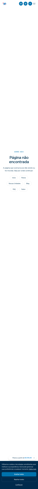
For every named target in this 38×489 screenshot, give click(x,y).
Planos (23, 178)
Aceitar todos (19, 474)
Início (14, 178)
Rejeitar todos (19, 479)
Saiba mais (32, 469)
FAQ (14, 189)
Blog (27, 183)
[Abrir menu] (34, 3)
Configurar (19, 484)
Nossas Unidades (15, 183)
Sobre (23, 189)
